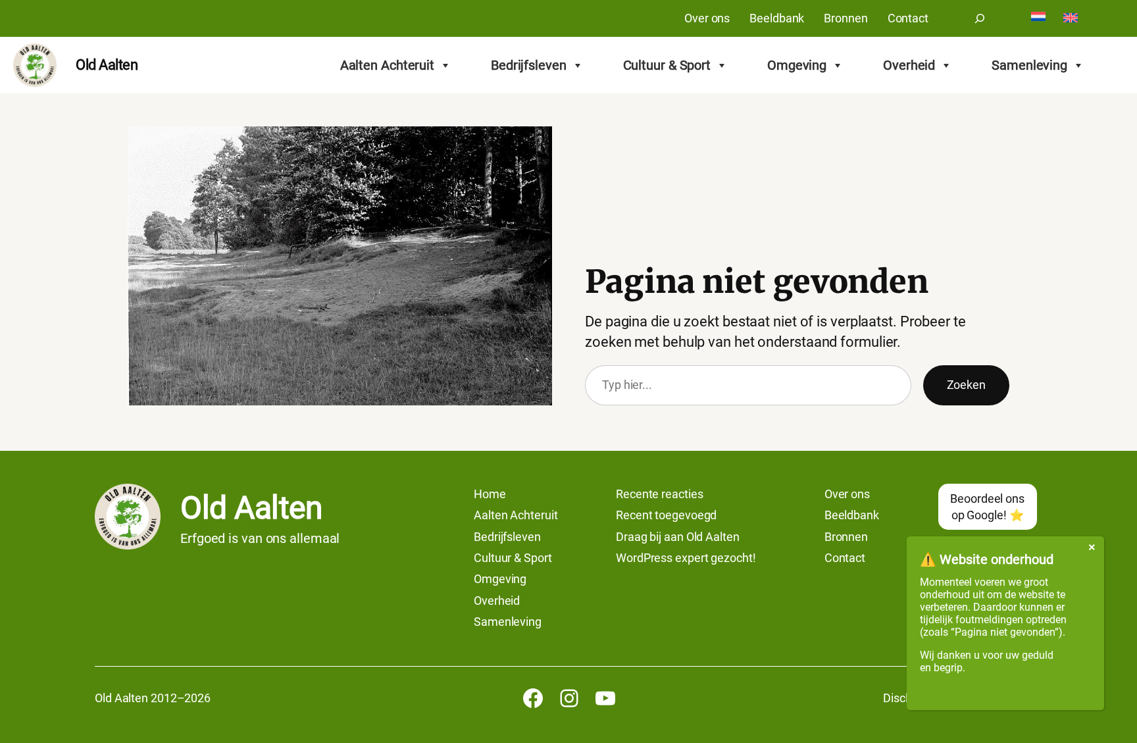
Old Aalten (107, 65)
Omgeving (796, 65)
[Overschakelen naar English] (1070, 19)
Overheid (909, 65)
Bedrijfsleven (529, 65)
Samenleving (1029, 65)
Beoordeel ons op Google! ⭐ (987, 507)
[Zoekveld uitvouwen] (979, 18)
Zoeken (966, 385)
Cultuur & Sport (667, 65)
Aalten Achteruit (387, 65)
